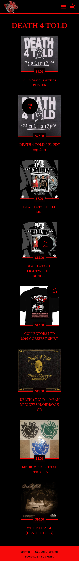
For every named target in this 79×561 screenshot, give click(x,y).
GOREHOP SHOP (50, 552)
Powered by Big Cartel (39, 556)
